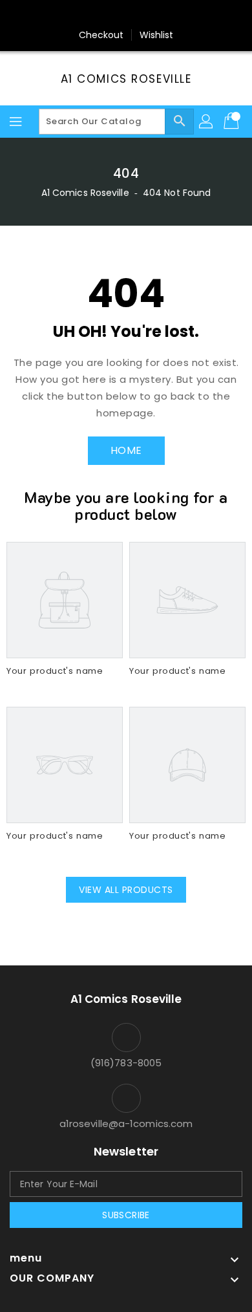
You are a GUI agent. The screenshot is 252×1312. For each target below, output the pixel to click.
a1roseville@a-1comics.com (126, 1123)
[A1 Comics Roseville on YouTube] (150, 15)
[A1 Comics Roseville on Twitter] (101, 15)
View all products (126, 889)
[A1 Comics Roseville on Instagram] (126, 15)
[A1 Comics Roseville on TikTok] (175, 15)
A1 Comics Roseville (126, 78)
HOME (126, 450)
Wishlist (157, 34)
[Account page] (207, 121)
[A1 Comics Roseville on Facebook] (77, 15)
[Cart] (233, 121)
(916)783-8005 (126, 1063)
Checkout (101, 34)
